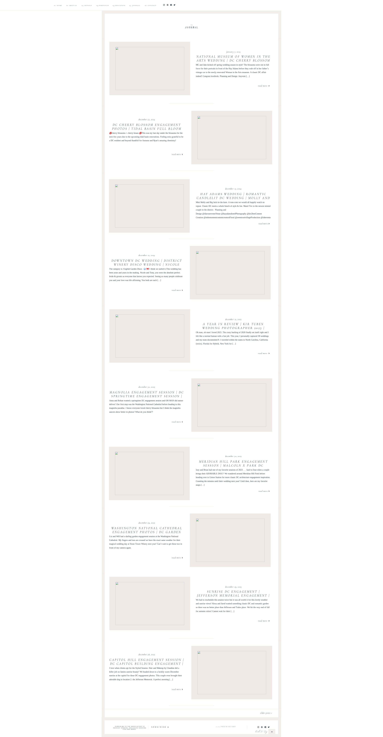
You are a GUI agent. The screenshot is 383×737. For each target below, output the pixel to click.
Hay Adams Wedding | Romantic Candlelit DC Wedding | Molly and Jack (233, 198)
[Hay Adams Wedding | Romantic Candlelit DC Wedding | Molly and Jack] (149, 206)
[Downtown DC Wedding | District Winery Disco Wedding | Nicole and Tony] (230, 272)
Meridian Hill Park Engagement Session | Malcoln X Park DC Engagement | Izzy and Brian (233, 465)
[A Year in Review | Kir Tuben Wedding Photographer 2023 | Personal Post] (149, 336)
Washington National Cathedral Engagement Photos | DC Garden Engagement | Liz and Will (146, 532)
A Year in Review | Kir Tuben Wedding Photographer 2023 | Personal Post (233, 328)
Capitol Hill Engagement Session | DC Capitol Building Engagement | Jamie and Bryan (146, 664)
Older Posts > (266, 713)
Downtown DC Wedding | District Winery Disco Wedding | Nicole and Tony (146, 265)
